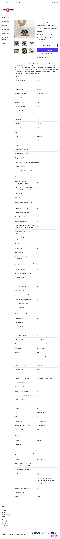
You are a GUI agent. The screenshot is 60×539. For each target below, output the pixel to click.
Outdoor (7, 25)
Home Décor (7, 17)
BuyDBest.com (13, 534)
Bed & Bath (7, 21)
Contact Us (5, 523)
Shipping (39, 34)
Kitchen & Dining (7, 38)
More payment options (47, 53)
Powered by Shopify (21, 534)
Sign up (20, 2)
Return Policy (5, 516)
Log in (15, 2)
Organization (7, 33)
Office (7, 43)
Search (4, 510)
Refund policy (5, 520)
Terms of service (6, 518)
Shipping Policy (6, 525)
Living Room (7, 29)
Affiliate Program (6, 521)
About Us (4, 512)
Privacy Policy (6, 514)
